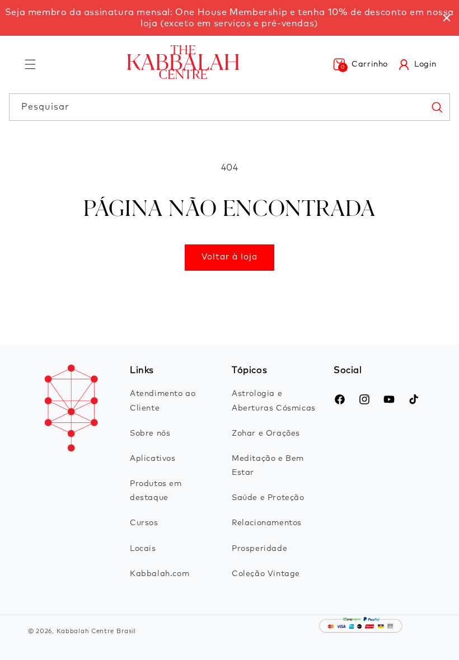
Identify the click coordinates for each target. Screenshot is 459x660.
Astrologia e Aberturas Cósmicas (274, 401)
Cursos (144, 523)
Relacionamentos (267, 523)
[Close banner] (446, 18)
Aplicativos (153, 459)
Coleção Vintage (266, 574)
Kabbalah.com (159, 574)
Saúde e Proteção (268, 498)
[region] (229, 18)
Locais (143, 549)
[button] (30, 64)
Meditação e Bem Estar (268, 466)
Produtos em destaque (156, 491)
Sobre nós (150, 433)
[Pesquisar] (436, 107)
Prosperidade (259, 549)
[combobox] (229, 107)
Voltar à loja (229, 257)
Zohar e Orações (266, 433)
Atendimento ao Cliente (162, 401)
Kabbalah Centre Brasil (96, 631)
